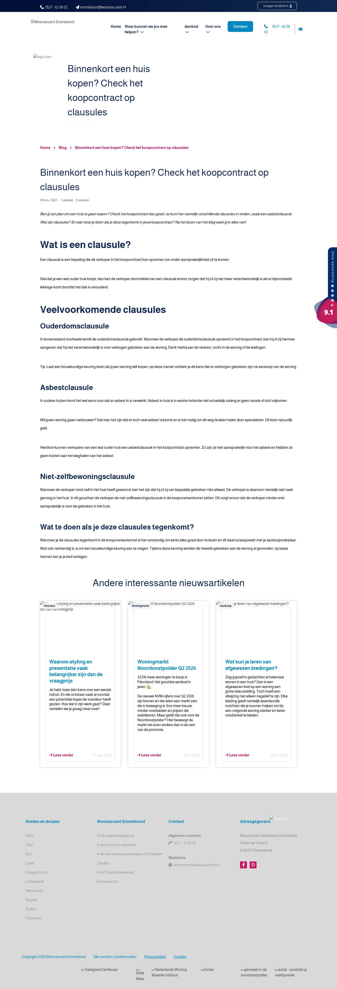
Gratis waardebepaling (115, 836)
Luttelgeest (34, 881)
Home (116, 26)
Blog (63, 148)
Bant (29, 836)
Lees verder (62, 755)
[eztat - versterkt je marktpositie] (291, 972)
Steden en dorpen (42, 821)
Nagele (31, 900)
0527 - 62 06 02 (56, 7)
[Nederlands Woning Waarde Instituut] (172, 972)
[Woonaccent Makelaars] (325, 287)
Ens (28, 854)
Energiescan (107, 881)
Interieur (49, 605)
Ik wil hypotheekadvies (115, 872)
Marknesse (34, 891)
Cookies (180, 957)
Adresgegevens (255, 821)
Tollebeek (33, 918)
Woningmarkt (140, 605)
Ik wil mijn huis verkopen (116, 845)
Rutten (30, 909)
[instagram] (253, 864)
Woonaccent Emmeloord (121, 821)
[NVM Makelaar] (140, 974)
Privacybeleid (155, 957)
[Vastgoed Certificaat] (105, 972)
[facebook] (243, 864)
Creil (29, 845)
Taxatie (103, 863)
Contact (240, 26)
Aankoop (226, 605)
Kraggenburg (36, 872)
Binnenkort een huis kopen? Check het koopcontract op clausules (131, 148)
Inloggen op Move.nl (276, 6)
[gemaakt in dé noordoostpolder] (254, 972)
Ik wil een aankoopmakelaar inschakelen (130, 854)
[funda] (217, 972)
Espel (30, 863)
